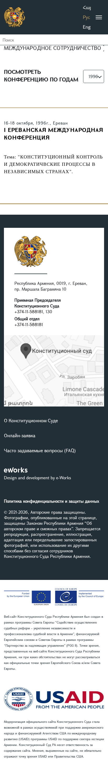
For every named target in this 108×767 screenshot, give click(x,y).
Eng (87, 27)
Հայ (87, 7)
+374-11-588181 (28, 311)
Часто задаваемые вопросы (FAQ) (40, 450)
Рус (86, 17)
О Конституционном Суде (31, 420)
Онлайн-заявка (19, 435)
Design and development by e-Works (37, 477)
